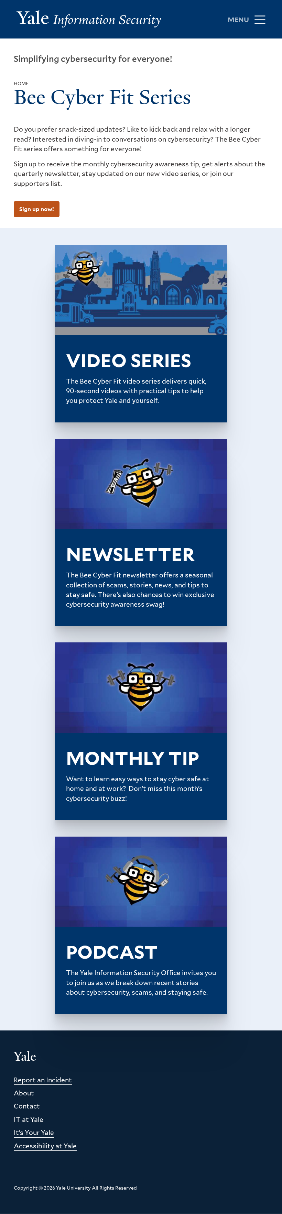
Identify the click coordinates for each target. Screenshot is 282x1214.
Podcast (112, 952)
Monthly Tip (132, 758)
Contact (27, 1106)
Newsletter (130, 554)
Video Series (128, 361)
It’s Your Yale (34, 1133)
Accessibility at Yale (45, 1146)
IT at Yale (28, 1120)
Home (21, 83)
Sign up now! (36, 209)
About (24, 1093)
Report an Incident (43, 1080)
